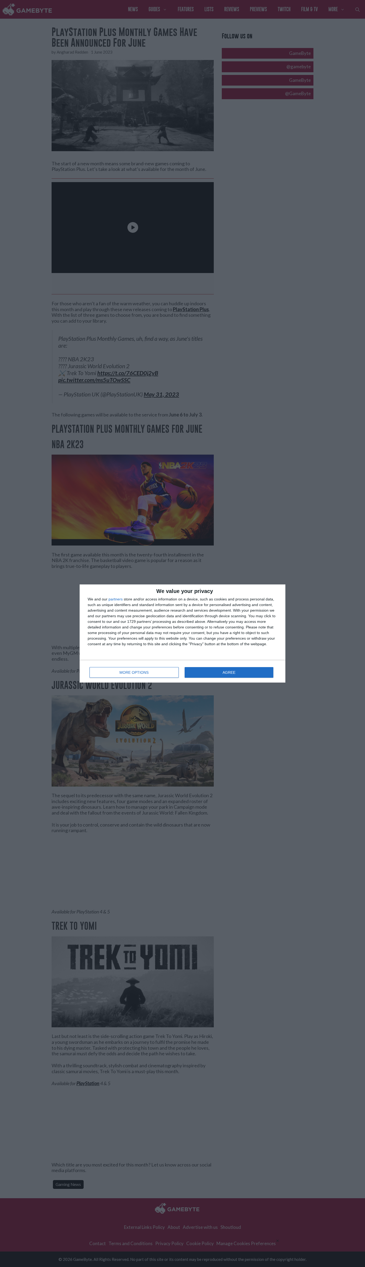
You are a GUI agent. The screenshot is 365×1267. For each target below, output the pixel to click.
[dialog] (182, 633)
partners (115, 599)
